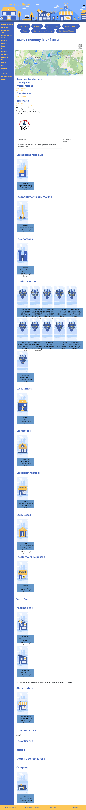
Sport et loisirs (52, 26)
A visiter (4, 74)
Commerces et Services (43, 31)
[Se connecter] (84, 4)
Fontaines (4, 57)
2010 (21, 104)
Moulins (4, 51)
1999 (21, 96)
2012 (17, 91)
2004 (24, 96)
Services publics (71, 26)
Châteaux (4, 33)
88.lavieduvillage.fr (18, 4)
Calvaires (4, 27)
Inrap (3, 46)
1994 (18, 96)
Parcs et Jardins (6, 76)
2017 (21, 91)
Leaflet (73, 74)
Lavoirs (3, 49)
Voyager (37, 26)
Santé (25, 31)
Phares (3, 63)
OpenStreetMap (79, 74)
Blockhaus (4, 60)
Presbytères (5, 30)
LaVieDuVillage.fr (11, 807)
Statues (4, 68)
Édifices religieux (7, 25)
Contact (54, 807)
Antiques (4, 43)
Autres (3, 71)
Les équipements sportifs (24, 106)
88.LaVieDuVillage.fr (32, 807)
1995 (17, 89)
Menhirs (4, 40)
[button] (48, 56)
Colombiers (5, 54)
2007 (24, 89)
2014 (17, 98)
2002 (21, 89)
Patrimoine (23, 26)
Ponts (3, 65)
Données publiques (66, 31)
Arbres (3, 79)
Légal (76, 807)
